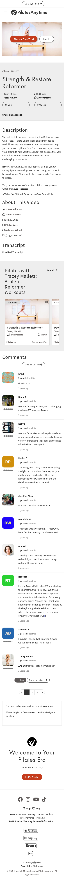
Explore (49, 814)
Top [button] (21, 680)
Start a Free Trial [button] (24, 38)
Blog (37, 808)
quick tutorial (20, 188)
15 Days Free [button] (32, 3)
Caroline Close (25, 496)
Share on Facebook (12, 114)
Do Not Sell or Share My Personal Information (31, 821)
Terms (40, 814)
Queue (42, 104)
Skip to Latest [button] (32, 364)
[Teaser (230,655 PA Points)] (8, 435)
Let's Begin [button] (32, 777)
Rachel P (22, 458)
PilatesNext (11, 224)
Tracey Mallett (9, 97)
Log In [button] (46, 38)
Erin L (21, 373)
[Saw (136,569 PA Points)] (8, 641)
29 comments (44, 97)
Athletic (19, 230)
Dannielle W (24, 519)
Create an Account (32, 712)
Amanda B (23, 629)
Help (27, 808)
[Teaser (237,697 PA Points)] (8, 408)
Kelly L (21, 423)
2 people (22, 378)
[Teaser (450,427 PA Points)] (8, 469)
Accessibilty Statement (32, 866)
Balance (9, 230)
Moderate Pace (13, 214)
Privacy (31, 814)
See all (51, 270)
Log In (16, 712)
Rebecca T (23, 576)
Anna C (22, 546)
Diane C (22, 396)
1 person (22, 401)
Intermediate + (14, 209)
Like (9, 104)
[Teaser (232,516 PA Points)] (8, 668)
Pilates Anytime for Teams (32, 817)
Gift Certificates (18, 814)
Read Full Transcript (12, 252)
